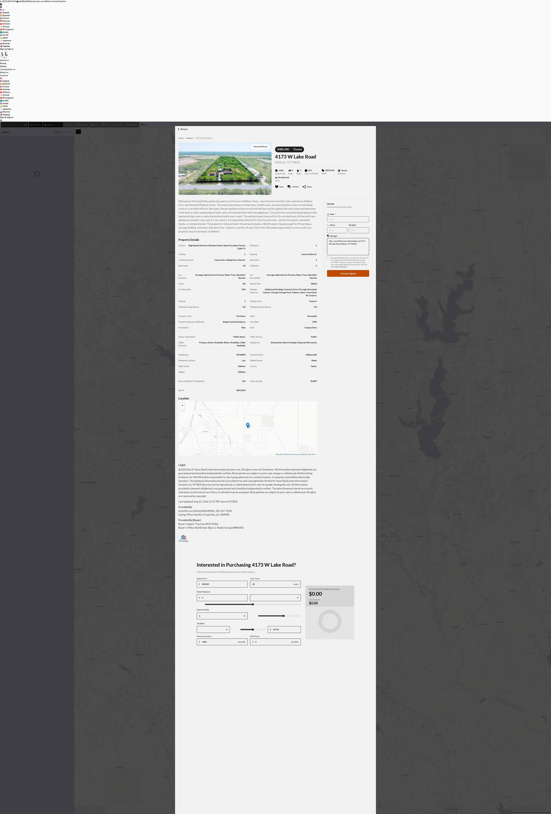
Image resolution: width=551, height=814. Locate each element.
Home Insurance (204, 636)
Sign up (3, 49)
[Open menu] (1, 120)
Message (333, 236)
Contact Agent (348, 273)
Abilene (190, 138)
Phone (333, 225)
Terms (337, 267)
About (3, 72)
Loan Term (254, 578)
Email (354, 225)
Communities (6, 69)
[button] (248, 425)
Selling (3, 66)
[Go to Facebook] (1, 4)
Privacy (344, 267)
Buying (3, 63)
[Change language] (2, 9)
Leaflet (280, 454)
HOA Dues (254, 636)
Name (333, 214)
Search (3, 60)
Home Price (202, 578)
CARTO (313, 454)
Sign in (10, 49)
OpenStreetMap (292, 454)
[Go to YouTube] (1, 7)
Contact (4, 75)
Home (181, 138)
